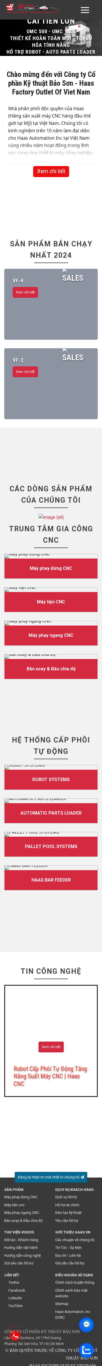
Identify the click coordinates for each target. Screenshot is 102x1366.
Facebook (16, 1290)
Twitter (14, 1282)
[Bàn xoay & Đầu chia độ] (51, 666)
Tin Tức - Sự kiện (68, 1247)
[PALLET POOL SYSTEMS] (51, 844)
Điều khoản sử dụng (74, 1275)
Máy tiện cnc (14, 1205)
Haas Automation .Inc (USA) (72, 1314)
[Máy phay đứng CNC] (51, 566)
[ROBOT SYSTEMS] (51, 777)
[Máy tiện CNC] (51, 599)
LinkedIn (15, 1298)
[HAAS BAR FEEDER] (51, 877)
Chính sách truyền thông (74, 1282)
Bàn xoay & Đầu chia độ (23, 1220)
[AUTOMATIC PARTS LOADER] (51, 810)
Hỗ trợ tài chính (67, 1205)
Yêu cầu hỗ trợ (66, 1220)
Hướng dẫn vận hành (21, 1247)
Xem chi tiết (51, 171)
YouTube (15, 1306)
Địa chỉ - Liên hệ (68, 1255)
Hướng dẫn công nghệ (22, 1255)
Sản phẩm (14, 1189)
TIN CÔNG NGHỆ (51, 971)
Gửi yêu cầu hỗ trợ (18, 1263)
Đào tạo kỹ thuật (68, 1212)
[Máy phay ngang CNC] (51, 633)
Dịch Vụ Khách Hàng (74, 1189)
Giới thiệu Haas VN (72, 1232)
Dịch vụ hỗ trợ (66, 1197)
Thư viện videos (19, 1232)
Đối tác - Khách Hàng (21, 1240)
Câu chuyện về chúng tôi (75, 1240)
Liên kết (11, 1275)
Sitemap (62, 1304)
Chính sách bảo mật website (71, 1293)
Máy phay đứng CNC (20, 1197)
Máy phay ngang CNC (21, 1212)
